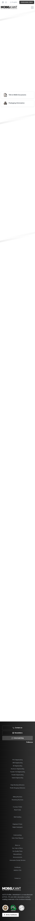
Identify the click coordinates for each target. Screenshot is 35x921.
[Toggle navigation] (32, 7)
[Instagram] (5, 2)
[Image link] (14, 908)
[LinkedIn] (2, 2)
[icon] (22, 908)
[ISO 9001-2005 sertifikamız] (6, 908)
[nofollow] (26, 747)
